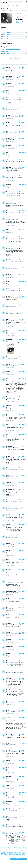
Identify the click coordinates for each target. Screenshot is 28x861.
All (6, 58)
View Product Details (19, 22)
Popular (3, 5)
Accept (12, 858)
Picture (11, 58)
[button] (21, 2)
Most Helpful (18, 58)
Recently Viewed (20, 5)
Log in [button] (23, 2)
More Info (24, 858)
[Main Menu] (1, 2)
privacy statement (7, 850)
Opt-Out (18, 858)
